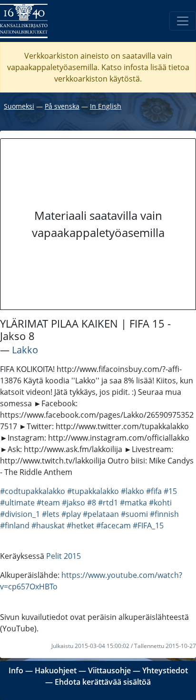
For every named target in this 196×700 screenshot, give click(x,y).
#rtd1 (108, 502)
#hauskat (48, 525)
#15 (170, 491)
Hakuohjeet (56, 670)
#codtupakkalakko (32, 491)
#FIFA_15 (148, 525)
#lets (50, 514)
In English (105, 106)
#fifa (154, 491)
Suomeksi (19, 106)
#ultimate (17, 502)
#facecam (113, 525)
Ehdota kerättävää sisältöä (103, 682)
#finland (14, 525)
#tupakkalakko (93, 491)
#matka (133, 502)
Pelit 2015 (63, 556)
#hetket (80, 525)
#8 (91, 502)
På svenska (62, 106)
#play (71, 514)
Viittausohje (109, 670)
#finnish (164, 514)
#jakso (73, 502)
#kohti (160, 502)
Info (16, 670)
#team (48, 502)
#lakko (132, 491)
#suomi (134, 514)
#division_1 (20, 514)
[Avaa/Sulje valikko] (182, 21)
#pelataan (101, 514)
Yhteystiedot (165, 670)
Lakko (25, 349)
